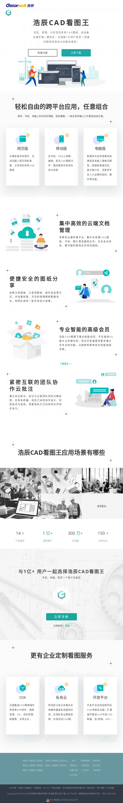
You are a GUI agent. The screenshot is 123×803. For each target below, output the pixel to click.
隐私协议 (91, 788)
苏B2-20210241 (109, 793)
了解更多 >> (66, 363)
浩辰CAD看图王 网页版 (32, 760)
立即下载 (76, 52)
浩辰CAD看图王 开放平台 (56, 765)
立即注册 (61, 616)
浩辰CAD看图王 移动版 (32, 765)
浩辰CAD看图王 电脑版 (32, 770)
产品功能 (110, 788)
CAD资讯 (74, 775)
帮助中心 (74, 765)
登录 (67, 625)
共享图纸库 (85, 760)
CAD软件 (85, 770)
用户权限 (100, 788)
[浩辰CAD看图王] (8, 12)
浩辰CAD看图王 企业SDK (56, 760)
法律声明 (96, 770)
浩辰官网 (85, 765)
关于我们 (96, 765)
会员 (74, 760)
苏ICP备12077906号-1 (68, 793)
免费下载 (74, 770)
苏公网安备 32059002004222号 (63, 800)
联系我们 (96, 760)
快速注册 (43, 52)
